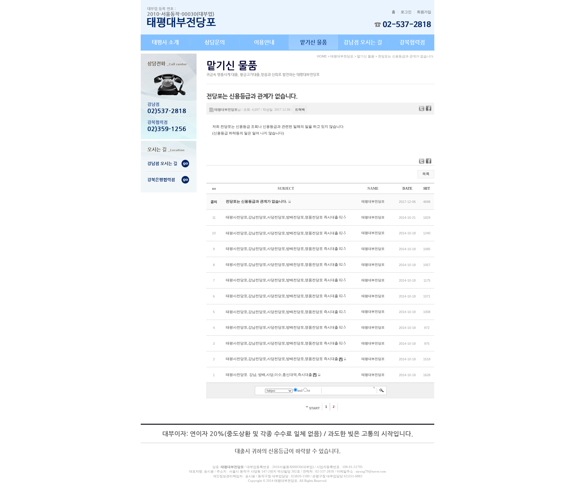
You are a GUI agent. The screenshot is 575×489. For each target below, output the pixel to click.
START (314, 408)
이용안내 (264, 42)
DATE (407, 188)
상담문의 (215, 42)
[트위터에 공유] (421, 108)
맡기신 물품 (313, 42)
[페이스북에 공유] (428, 108)
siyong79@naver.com (371, 471)
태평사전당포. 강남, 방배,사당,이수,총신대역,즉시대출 (269, 375)
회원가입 (424, 12)
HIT (426, 188)
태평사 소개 (165, 42)
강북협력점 (412, 42)
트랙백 (300, 109)
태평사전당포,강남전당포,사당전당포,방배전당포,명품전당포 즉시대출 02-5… (287, 217)
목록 (425, 174)
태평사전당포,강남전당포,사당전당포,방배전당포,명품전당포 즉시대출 (282, 359)
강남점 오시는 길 (363, 42)
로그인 (406, 12)
